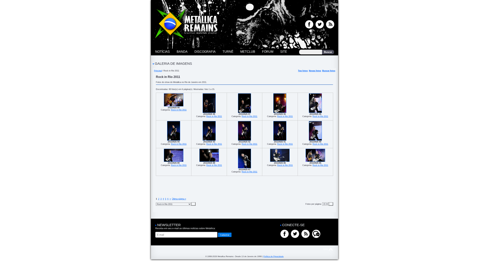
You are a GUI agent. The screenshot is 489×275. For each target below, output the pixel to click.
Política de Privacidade (273, 256)
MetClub (247, 51)
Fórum (267, 51)
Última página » (179, 199)
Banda (182, 51)
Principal (158, 71)
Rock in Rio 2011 (179, 110)
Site (283, 51)
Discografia (205, 51)
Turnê (228, 51)
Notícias (162, 51)
